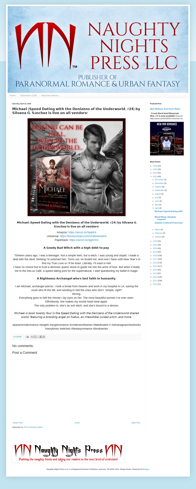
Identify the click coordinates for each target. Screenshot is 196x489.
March (158, 230)
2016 (155, 263)
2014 (155, 270)
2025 (155, 169)
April (157, 208)
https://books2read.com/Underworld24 (83, 236)
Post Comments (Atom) (33, 427)
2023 (155, 176)
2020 (155, 248)
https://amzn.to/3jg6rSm (83, 240)
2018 (155, 256)
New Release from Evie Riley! (165, 109)
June (157, 201)
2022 (155, 241)
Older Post (135, 423)
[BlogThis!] (35, 336)
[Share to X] (38, 336)
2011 (155, 281)
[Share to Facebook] (40, 336)
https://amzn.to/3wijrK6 (82, 232)
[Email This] (32, 336)
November (159, 183)
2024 (155, 173)
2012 (155, 277)
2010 (155, 284)
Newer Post (18, 423)
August (158, 194)
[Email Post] (27, 337)
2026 (155, 166)
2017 (155, 259)
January (158, 237)
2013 (155, 273)
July (157, 197)
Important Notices (49, 95)
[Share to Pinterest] (43, 336)
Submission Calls (28, 95)
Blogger (146, 469)
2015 (155, 266)
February (159, 233)
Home (13, 95)
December (159, 180)
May (157, 205)
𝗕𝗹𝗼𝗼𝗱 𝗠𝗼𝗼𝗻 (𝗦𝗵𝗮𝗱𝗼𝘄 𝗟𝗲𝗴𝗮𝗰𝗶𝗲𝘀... (165, 218)
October (158, 187)
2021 (155, 245)
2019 (155, 252)
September (160, 190)
